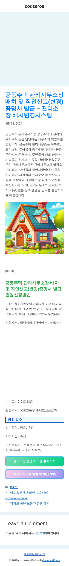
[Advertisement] (34, 50)
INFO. (14, 487)
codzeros (34, 6)
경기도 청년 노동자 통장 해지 (30, 503)
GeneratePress (51, 560)
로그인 (39, 533)
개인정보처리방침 (34, 554)
